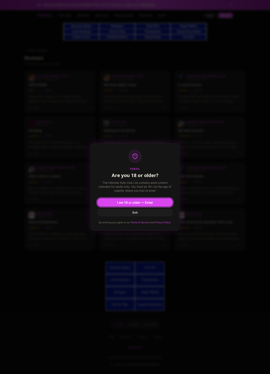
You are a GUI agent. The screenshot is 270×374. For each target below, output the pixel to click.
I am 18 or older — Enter (135, 202)
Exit (135, 212)
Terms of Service (140, 222)
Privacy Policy (163, 222)
